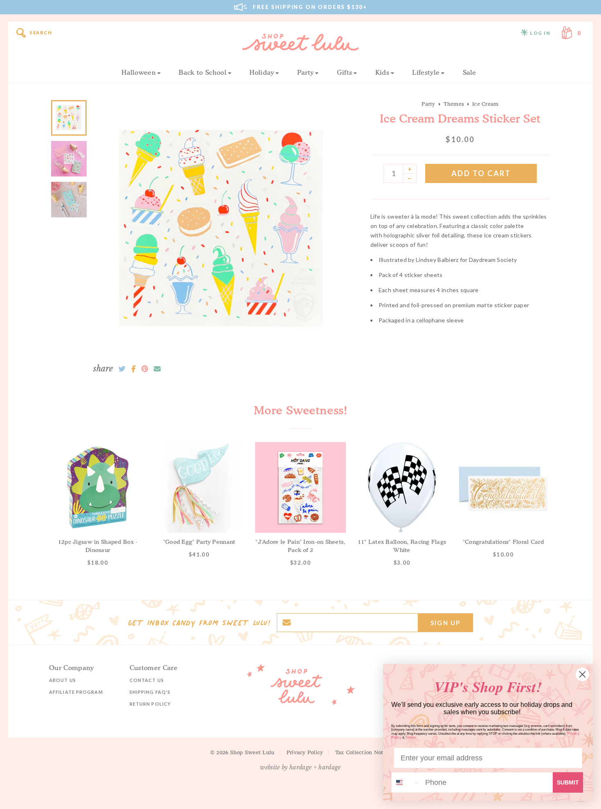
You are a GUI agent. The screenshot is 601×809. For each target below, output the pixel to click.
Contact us (147, 680)
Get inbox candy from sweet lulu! (199, 623)
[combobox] (406, 782)
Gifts (344, 72)
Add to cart (481, 173)
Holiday (261, 72)
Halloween (138, 72)
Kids (382, 72)
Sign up (445, 622)
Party (305, 72)
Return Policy (150, 703)
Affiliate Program (76, 692)
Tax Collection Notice (363, 752)
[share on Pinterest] (144, 369)
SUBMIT (568, 782)
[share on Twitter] (122, 369)
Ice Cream (485, 104)
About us (62, 680)
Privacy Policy (305, 752)
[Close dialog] (582, 674)
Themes (454, 104)
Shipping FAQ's (150, 692)
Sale (469, 72)
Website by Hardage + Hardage (300, 767)
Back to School (202, 72)
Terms (410, 737)
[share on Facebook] (133, 369)
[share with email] (157, 369)
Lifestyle (426, 72)
